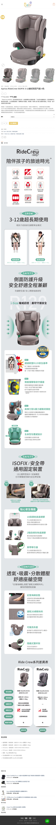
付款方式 (35, 820)
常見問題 (30, 820)
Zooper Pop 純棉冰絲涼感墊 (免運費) (16, 807)
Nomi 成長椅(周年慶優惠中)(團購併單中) (17, 791)
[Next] (52, 39)
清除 (54, 114)
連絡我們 (25, 820)
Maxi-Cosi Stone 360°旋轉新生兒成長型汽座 (18, 781)
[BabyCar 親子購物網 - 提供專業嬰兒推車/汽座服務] (28, 4)
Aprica (8, 133)
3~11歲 (5, 133)
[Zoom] (3, 65)
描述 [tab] (2, 143)
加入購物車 (13, 123)
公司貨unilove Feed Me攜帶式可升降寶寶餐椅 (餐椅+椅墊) (22, 797)
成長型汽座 (12, 133)
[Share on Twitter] (5, 137)
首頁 (2, 86)
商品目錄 (7, 86)
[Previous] (4, 39)
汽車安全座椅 (15, 131)
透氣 (23, 133)
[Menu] (2, 4)
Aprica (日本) (13, 86)
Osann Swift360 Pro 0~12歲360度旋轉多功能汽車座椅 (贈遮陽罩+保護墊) (25, 775)
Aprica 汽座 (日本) (22, 86)
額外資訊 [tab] (6, 143)
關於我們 (21, 820)
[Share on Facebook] (2, 137)
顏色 (2, 116)
